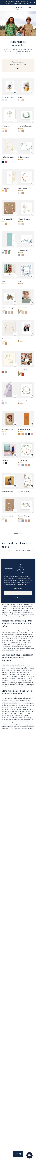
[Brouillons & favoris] (29, 8)
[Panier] (33, 8)
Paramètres (18, 588)
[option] (3, 100)
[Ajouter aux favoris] (15, 92)
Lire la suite (18, 53)
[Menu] (3, 8)
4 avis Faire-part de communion (24, 551)
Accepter (18, 592)
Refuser (18, 598)
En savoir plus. (22, 584)
